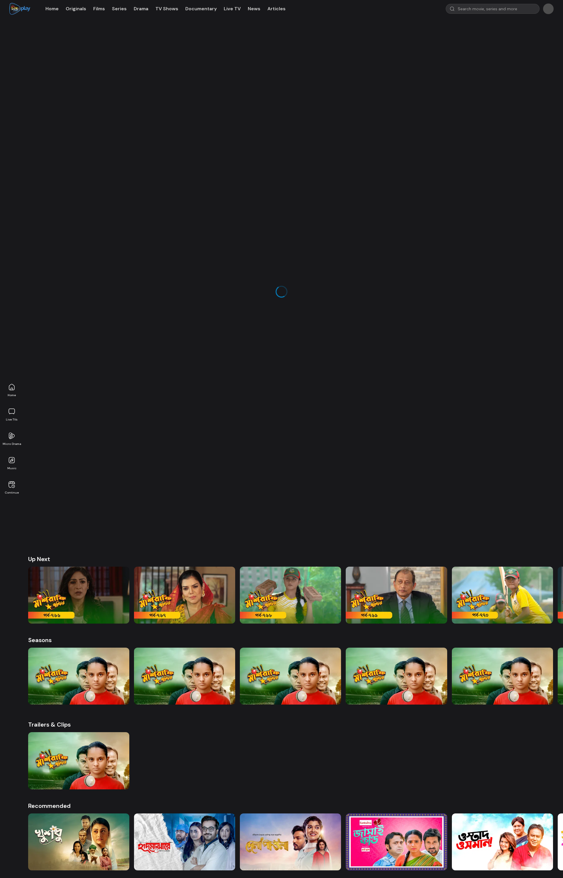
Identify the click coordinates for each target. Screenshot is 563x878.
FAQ (382, 682)
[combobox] (415, 36)
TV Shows (166, 9)
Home (12, 395)
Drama (141, 9)
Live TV (232, 9)
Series (119, 9)
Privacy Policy (282, 682)
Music (11, 468)
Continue (12, 492)
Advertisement (351, 682)
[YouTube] (103, 716)
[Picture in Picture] (351, 221)
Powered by (293, 753)
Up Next (39, 327)
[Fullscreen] (372, 221)
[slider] (204, 214)
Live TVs (12, 419)
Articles (276, 9)
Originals (76, 9)
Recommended (49, 573)
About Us (210, 682)
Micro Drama (12, 444)
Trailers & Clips (49, 492)
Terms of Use (243, 682)
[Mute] (48, 221)
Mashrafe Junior (55, 269)
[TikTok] (116, 716)
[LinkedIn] (142, 716)
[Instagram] (129, 716)
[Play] (37, 221)
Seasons (40, 408)
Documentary (201, 9)
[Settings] (361, 221)
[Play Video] (205, 127)
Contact (316, 682)
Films (99, 9)
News (254, 9)
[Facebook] (91, 716)
